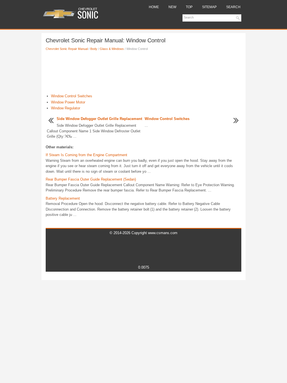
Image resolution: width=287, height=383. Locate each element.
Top (189, 7)
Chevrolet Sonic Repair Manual (67, 48)
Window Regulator (65, 108)
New (172, 7)
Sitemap (209, 7)
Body (93, 48)
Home (154, 7)
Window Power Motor (68, 102)
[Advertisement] (143, 74)
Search (233, 7)
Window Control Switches (71, 96)
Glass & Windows (112, 48)
